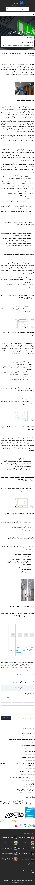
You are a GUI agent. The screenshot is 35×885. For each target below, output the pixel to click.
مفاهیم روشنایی (30, 873)
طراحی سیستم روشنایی (22, 674)
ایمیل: (21, 698)
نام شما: (32, 698)
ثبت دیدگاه (6, 718)
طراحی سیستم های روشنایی (26, 40)
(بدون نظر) (16, 682)
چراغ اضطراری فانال (12, 649)
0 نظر (4, 45)
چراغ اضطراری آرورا (31, 649)
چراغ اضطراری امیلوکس (18, 649)
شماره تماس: (8, 698)
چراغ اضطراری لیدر (25, 649)
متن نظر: (32, 704)
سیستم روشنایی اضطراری (27, 42)
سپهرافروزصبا (14, 882)
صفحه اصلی (30, 37)
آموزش (32, 867)
